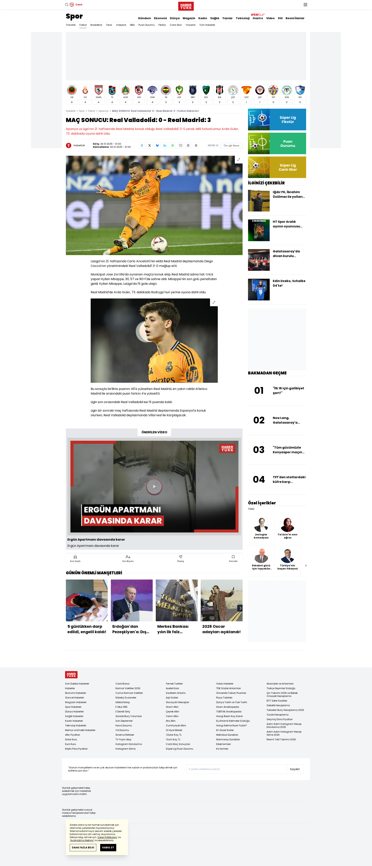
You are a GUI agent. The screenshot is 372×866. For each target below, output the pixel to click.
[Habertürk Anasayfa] (186, 5)
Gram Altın (172, 707)
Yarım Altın (172, 716)
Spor (74, 16)
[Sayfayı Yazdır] (188, 145)
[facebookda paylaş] (142, 145)
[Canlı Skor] (277, 167)
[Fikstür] (277, 119)
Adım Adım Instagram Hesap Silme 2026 (284, 733)
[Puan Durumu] (277, 143)
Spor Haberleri (73, 707)
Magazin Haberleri (75, 702)
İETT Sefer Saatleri (277, 700)
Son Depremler (124, 720)
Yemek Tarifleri (174, 683)
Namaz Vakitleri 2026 (127, 688)
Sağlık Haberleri (74, 716)
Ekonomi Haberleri (75, 693)
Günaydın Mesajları (177, 702)
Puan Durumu (147, 25)
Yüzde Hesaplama (277, 714)
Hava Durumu (123, 725)
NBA (132, 25)
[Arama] (66, 4)
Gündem (144, 18)
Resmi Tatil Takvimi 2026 (281, 739)
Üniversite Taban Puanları (231, 693)
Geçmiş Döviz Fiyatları (280, 719)
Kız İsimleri (222, 748)
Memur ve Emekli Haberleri (80, 730)
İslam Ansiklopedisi (227, 707)
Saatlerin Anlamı (176, 693)
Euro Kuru (70, 744)
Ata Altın (171, 720)
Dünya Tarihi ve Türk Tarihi (231, 702)
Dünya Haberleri (74, 711)
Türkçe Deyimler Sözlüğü (281, 688)
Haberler (71, 111)
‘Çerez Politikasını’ (107, 837)
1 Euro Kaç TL (173, 739)
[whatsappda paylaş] (173, 145)
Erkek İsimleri (223, 744)
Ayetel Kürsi (172, 688)
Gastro (258, 18)
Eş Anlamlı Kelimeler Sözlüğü (233, 720)
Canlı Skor (176, 25)
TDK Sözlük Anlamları (228, 688)
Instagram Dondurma (128, 744)
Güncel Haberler (74, 697)
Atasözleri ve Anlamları (280, 683)
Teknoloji (243, 18)
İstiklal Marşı (122, 702)
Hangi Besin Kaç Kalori (229, 716)
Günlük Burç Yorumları (128, 716)
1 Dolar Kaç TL (174, 734)
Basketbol (96, 25)
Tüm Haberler (207, 25)
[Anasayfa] (71, 674)
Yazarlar (190, 25)
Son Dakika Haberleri (77, 683)
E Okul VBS (121, 707)
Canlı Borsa (122, 683)
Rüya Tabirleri (224, 697)
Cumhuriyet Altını (176, 725)
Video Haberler (224, 683)
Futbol (83, 25)
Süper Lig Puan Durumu (179, 748)
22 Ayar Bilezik (174, 730)
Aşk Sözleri (172, 697)
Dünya (175, 18)
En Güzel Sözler (225, 730)
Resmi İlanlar (295, 18)
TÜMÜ (251, 509)
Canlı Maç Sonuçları (178, 744)
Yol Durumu (122, 730)
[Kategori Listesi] (305, 4)
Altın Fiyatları (72, 734)
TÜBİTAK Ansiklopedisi (229, 711)
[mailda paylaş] (180, 145)
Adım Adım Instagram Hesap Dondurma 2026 (284, 725)
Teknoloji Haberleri (75, 725)
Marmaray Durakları (228, 739)
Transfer (71, 25)
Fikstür (162, 25)
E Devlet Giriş (122, 711)
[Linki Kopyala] (196, 145)
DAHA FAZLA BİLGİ (83, 847)
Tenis (109, 25)
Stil (280, 18)
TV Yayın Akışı (123, 739)
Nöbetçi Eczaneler (125, 697)
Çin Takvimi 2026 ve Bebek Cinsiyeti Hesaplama (282, 694)
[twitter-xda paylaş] (149, 145)
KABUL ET (108, 847)
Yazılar (227, 18)
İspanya (103, 111)
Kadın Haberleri (74, 720)
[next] (240, 608)
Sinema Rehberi (124, 734)
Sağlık (214, 18)
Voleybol (121, 25)
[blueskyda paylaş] (157, 145)
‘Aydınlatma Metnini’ (82, 840)
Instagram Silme (125, 748)
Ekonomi (160, 18)
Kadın (202, 18)
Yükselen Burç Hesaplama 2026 (285, 710)
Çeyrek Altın (172, 711)
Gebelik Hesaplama (278, 705)
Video (270, 18)
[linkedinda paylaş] (165, 145)
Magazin (189, 18)
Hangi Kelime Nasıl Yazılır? (231, 725)
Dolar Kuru (71, 739)
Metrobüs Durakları (227, 734)
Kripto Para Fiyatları (76, 748)
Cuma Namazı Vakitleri (129, 693)
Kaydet (295, 769)
